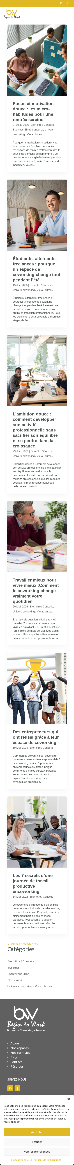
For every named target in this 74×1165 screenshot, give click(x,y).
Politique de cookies (21, 1159)
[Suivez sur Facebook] (67, 3)
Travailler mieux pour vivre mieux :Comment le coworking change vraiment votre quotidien (36, 591)
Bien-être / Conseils (42, 124)
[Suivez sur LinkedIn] (61, 3)
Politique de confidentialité (47, 1159)
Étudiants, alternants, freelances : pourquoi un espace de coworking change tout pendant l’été (36, 269)
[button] (68, 1099)
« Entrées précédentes (22, 944)
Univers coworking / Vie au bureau (33, 289)
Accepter (37, 1132)
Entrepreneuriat (34, 129)
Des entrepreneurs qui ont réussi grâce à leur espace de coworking (36, 737)
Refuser (37, 1141)
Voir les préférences (37, 1151)
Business (18, 129)
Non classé (14, 980)
